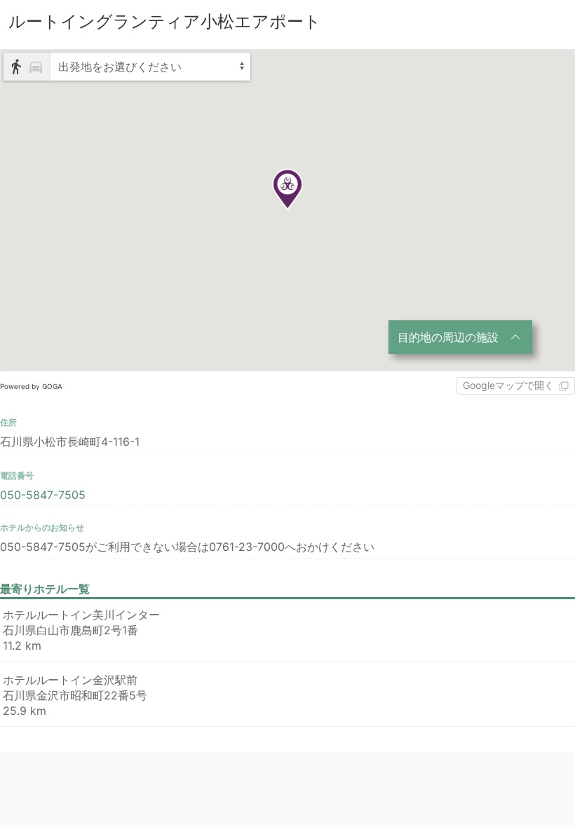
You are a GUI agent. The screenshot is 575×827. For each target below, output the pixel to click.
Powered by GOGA (31, 386)
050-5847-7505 (43, 495)
